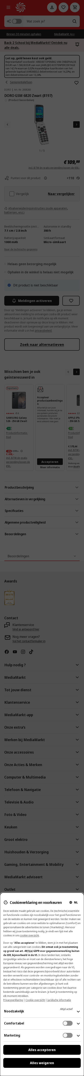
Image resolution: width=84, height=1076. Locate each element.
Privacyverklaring (13, 1000)
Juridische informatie (59, 1000)
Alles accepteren (42, 1050)
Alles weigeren (42, 1063)
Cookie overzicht (35, 1000)
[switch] (68, 1023)
